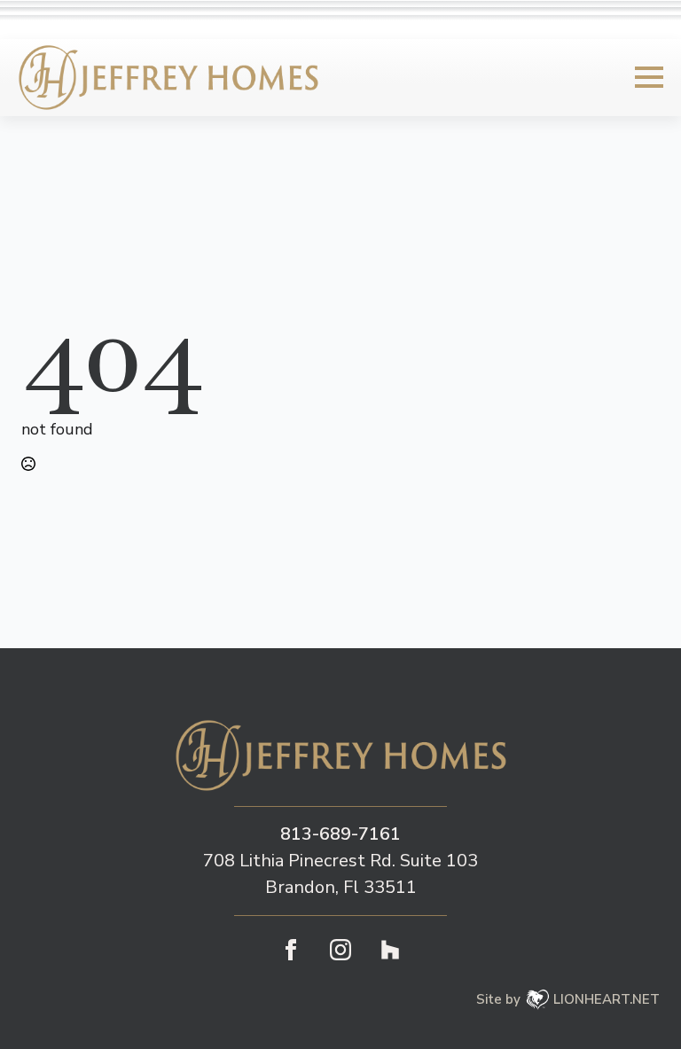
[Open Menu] (649, 77)
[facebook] (290, 949)
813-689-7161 (340, 834)
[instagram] (340, 949)
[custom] (390, 949)
